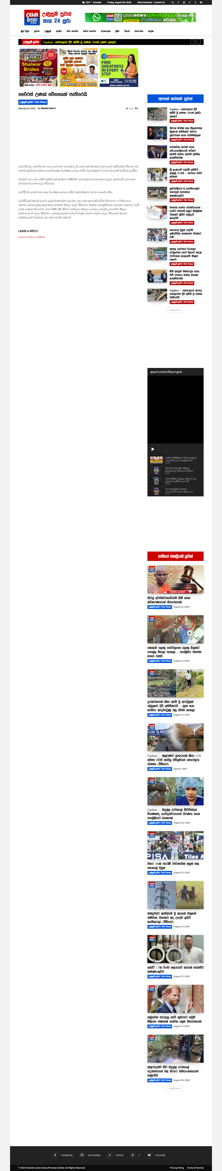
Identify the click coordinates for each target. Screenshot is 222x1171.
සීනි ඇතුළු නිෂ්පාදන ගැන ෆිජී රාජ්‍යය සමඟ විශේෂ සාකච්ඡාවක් (184, 275)
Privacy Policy (177, 1167)
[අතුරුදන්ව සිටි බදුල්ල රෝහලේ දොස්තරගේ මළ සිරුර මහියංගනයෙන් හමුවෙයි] (175, 1049)
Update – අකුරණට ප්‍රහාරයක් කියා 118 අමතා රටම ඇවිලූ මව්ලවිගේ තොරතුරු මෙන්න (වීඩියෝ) (174, 760)
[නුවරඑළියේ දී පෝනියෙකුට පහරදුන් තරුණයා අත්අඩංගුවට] (157, 193)
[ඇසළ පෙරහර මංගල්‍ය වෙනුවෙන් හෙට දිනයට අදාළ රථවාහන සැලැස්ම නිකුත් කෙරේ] (157, 253)
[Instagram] (183, 2)
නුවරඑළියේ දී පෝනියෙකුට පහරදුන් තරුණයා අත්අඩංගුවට (184, 192)
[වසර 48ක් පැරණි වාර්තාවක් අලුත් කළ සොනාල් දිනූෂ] (175, 845)
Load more (174, 310)
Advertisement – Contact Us (151, 2)
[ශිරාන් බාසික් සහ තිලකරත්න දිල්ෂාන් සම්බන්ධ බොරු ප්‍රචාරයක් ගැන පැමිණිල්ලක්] (157, 132)
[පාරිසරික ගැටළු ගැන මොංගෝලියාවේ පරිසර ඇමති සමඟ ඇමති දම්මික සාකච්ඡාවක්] (157, 151)
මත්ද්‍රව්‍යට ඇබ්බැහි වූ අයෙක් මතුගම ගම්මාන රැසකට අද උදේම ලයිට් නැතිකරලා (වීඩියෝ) (171, 918)
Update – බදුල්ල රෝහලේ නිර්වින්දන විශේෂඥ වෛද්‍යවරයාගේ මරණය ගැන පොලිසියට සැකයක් (173, 814)
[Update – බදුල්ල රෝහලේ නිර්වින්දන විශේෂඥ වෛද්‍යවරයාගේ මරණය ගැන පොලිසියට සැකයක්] (175, 791)
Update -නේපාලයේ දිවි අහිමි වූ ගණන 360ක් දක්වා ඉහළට (79, 42)
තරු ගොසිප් (72, 31)
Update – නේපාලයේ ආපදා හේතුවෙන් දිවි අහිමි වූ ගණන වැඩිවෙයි (186, 294)
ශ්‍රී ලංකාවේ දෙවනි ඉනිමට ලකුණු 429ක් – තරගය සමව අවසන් (186, 173)
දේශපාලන (106, 31)
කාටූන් (151, 31)
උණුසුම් (47, 31)
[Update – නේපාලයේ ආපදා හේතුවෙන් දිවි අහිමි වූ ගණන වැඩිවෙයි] (157, 295)
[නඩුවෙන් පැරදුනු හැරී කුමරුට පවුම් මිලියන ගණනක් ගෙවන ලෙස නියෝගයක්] (175, 999)
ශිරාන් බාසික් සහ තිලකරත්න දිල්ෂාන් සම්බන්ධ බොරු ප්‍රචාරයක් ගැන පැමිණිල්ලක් (186, 132)
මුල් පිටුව (25, 31)
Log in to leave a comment (31, 237)
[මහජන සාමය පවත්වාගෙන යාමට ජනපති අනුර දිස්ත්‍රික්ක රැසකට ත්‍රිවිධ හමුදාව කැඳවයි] (157, 212)
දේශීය (59, 31)
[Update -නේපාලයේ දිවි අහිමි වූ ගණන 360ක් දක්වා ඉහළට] (157, 113)
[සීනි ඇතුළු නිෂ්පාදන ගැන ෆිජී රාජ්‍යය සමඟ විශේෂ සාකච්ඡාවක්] (157, 276)
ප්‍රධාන (37, 31)
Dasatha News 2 (48, 108)
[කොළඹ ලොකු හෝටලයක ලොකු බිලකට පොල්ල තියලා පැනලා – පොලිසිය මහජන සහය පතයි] (175, 629)
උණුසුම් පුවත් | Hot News (32, 102)
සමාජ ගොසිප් (89, 31)
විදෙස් (127, 31)
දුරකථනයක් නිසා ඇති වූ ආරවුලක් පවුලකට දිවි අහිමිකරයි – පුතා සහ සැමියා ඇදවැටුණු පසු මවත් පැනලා (171, 706)
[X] (195, 2)
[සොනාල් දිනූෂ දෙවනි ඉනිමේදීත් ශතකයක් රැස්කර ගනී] (157, 234)
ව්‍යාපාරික (139, 31)
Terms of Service (195, 1167)
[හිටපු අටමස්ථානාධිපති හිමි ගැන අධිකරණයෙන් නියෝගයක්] (175, 579)
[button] (173, 2)
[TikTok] (189, 2)
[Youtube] (201, 2)
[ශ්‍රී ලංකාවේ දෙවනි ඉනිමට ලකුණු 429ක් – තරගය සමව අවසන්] (157, 174)
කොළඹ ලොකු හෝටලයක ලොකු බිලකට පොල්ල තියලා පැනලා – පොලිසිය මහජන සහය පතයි (174, 652)
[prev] (193, 42)
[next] (198, 42)
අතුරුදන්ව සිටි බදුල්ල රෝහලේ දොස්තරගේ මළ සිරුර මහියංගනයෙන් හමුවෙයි (172, 1071)
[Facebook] (178, 2)
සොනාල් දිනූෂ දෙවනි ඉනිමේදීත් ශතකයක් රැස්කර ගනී (185, 233)
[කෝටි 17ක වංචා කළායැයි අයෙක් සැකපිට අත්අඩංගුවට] (175, 949)
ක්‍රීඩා (117, 31)
